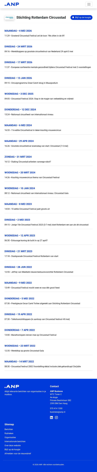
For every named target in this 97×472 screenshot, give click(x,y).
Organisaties (10, 437)
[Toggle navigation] (88, 4)
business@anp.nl (57, 412)
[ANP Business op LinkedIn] (51, 418)
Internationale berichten (15, 441)
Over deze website (13, 445)
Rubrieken (9, 433)
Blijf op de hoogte (12, 449)
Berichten (9, 429)
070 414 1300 (56, 408)
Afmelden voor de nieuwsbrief (18, 453)
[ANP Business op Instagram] (56, 418)
